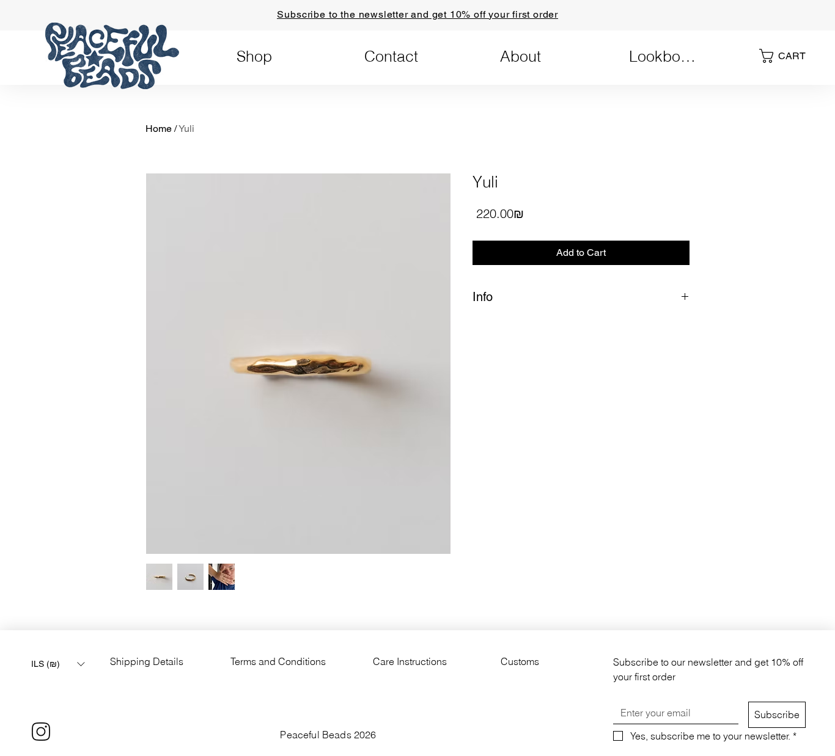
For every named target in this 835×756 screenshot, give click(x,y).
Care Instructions (410, 661)
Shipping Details (146, 661)
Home (158, 128)
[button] (417, 15)
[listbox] (57, 664)
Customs (520, 661)
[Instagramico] (41, 731)
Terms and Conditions (278, 661)
